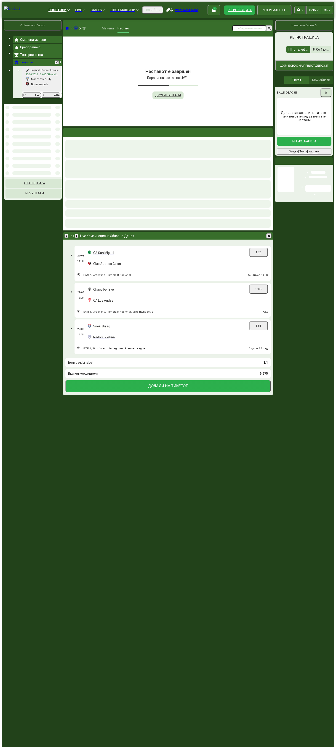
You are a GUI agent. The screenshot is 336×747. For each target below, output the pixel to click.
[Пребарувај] (269, 28)
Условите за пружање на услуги (311, 121)
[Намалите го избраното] (52, 127)
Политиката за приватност (295, 123)
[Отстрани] (269, 236)
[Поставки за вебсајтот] (300, 10)
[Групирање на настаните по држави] (58, 127)
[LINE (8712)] (67, 28)
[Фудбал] (76, 28)
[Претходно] (57, 62)
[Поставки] (325, 161)
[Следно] (76, 236)
